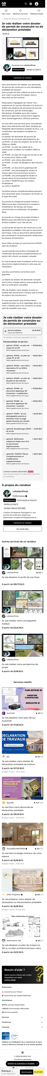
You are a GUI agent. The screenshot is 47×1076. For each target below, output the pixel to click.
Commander (26, 1072)
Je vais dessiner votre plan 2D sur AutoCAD (19, 719)
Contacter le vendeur (23, 78)
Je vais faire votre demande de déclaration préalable (17, 808)
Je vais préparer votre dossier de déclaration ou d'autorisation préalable (21, 900)
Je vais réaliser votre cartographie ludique (19, 622)
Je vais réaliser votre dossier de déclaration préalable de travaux (18, 763)
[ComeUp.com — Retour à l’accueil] (4, 4)
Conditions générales (22, 1059)
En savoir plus (23, 529)
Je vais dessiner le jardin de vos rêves (20, 577)
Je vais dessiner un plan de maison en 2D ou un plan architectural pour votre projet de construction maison (21, 948)
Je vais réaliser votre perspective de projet (20, 665)
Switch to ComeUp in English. (21, 1063)
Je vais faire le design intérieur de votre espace (22, 855)
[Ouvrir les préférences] (30, 3)
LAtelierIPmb (29, 65)
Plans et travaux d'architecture (17, 19)
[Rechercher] (25, 3)
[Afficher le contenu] (42, 1017)
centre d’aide (10, 980)
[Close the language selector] (37, 1063)
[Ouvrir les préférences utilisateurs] (40, 3)
